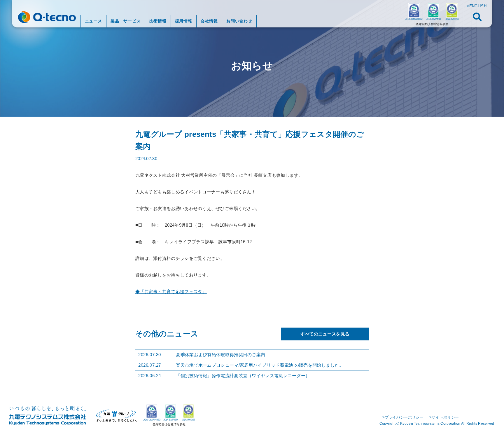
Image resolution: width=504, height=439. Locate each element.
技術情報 (157, 21)
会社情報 (209, 21)
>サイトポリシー (444, 417)
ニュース (93, 21)
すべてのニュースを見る (324, 333)
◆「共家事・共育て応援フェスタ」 (171, 291)
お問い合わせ (239, 21)
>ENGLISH (477, 6)
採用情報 (183, 21)
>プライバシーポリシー (403, 417)
